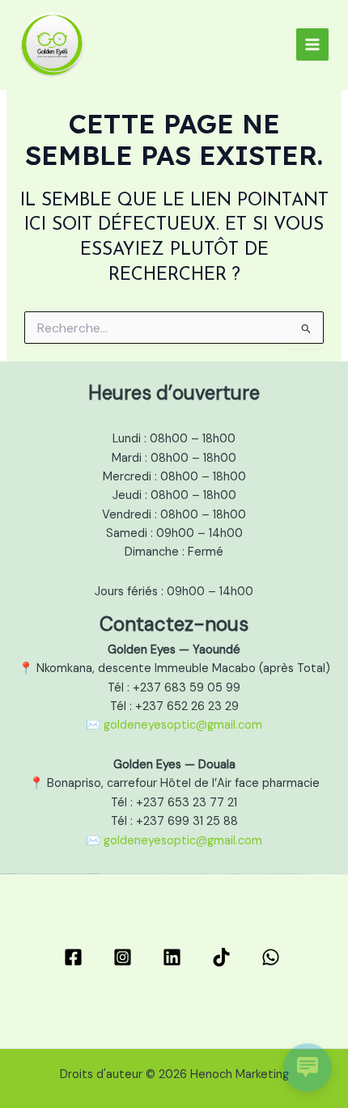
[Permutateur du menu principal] (312, 44)
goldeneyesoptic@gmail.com (183, 725)
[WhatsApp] (273, 957)
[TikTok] (223, 957)
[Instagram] (125, 957)
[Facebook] (75, 957)
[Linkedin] (174, 957)
